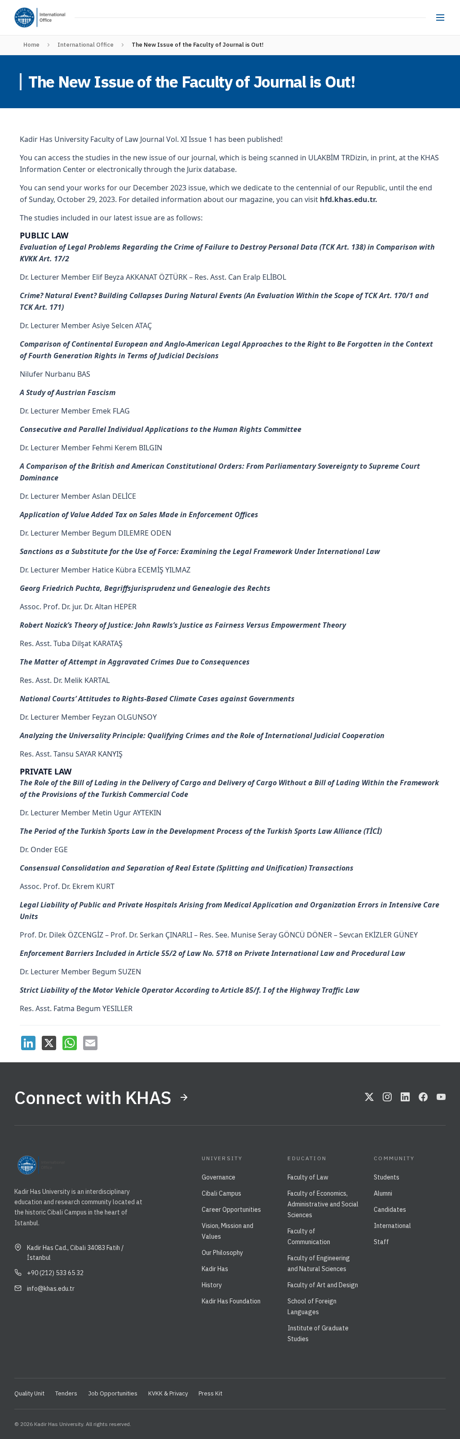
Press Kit (210, 1393)
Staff (381, 1242)
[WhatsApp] (69, 1043)
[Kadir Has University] (24, 17)
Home (31, 44)
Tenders (66, 1393)
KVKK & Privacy (168, 1393)
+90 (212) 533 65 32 (55, 1273)
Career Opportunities (231, 1210)
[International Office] (53, 17)
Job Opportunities (112, 1393)
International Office (86, 44)
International (392, 1226)
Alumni (383, 1193)
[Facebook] (423, 1097)
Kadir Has (215, 1269)
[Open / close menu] (440, 17)
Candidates (390, 1210)
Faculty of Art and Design (323, 1285)
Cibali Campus (221, 1193)
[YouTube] (441, 1097)
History (212, 1285)
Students (386, 1177)
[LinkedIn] (28, 1043)
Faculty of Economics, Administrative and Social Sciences (323, 1204)
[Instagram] (387, 1097)
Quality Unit (29, 1393)
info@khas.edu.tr (51, 1289)
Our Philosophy (222, 1253)
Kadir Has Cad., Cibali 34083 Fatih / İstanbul (75, 1253)
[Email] (90, 1043)
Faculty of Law (308, 1177)
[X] (49, 1043)
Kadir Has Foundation (231, 1301)
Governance (218, 1177)
